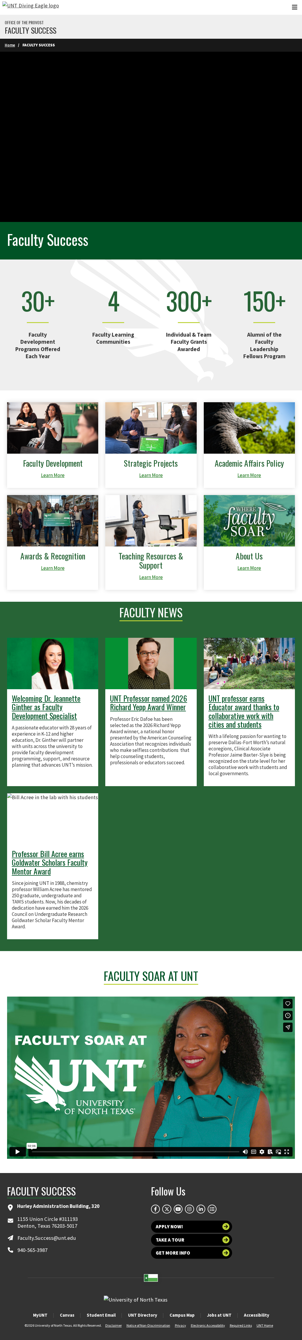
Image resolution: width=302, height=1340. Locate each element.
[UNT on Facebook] (155, 1209)
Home (10, 45)
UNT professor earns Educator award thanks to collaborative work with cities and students (244, 711)
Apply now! (169, 1226)
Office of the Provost (24, 22)
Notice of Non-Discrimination (148, 1325)
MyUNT (40, 1315)
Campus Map (182, 1315)
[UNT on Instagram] (189, 1209)
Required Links (241, 1325)
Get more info (173, 1253)
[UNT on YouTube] (178, 1209)
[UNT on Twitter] (166, 1209)
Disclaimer (113, 1325)
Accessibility (256, 1315)
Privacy (180, 1325)
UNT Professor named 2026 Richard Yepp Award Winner (148, 702)
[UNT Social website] (212, 1209)
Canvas (67, 1315)
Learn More (53, 475)
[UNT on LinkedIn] (200, 1209)
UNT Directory (142, 1315)
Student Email (101, 1315)
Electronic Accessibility (208, 1325)
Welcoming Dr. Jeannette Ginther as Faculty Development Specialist (46, 706)
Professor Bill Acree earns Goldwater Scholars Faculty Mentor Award (50, 862)
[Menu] (294, 7)
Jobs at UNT (219, 1315)
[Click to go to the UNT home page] (30, 7)
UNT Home (265, 1325)
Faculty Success (30, 30)
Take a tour (170, 1240)
